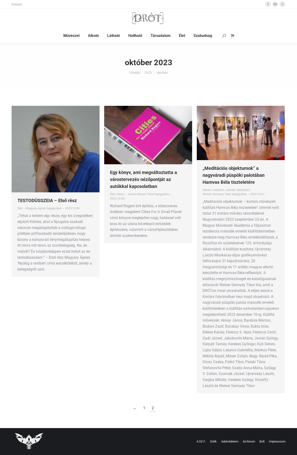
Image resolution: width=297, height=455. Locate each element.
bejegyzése (43, 208)
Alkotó (207, 190)
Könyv (120, 194)
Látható (230, 190)
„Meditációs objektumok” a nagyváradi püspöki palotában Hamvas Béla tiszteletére (234, 175)
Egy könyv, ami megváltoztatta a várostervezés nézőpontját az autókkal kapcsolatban (143, 179)
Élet (19, 208)
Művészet (243, 190)
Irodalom (218, 190)
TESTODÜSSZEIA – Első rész (47, 200)
